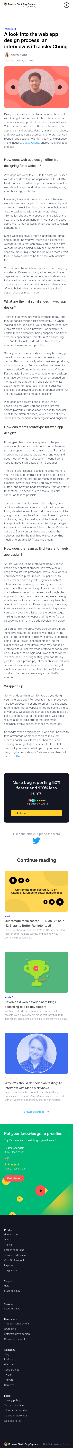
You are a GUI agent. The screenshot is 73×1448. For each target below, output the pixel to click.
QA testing (10, 1328)
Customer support (14, 1339)
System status (12, 1290)
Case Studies (11, 1369)
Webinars (9, 1364)
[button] (66, 5)
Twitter (8, 1374)
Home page (11, 1234)
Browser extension (15, 1255)
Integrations (10, 1270)
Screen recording (14, 1249)
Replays (8, 1265)
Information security (15, 1410)
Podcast (9, 1359)
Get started (21, 813)
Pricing (8, 1244)
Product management (16, 1323)
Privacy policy (12, 1400)
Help (6, 1285)
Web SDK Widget (14, 1260)
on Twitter (14, 756)
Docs (7, 1239)
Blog (6, 1354)
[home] (20, 5)
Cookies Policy (12, 1420)
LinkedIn (9, 1380)
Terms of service (14, 1405)
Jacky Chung (31, 142)
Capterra (9, 1385)
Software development (17, 1333)
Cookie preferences (16, 1415)
